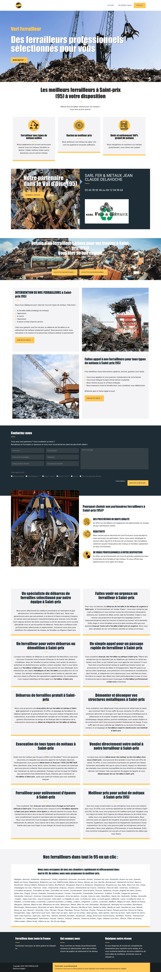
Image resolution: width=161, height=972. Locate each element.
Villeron (123, 918)
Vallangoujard (32, 918)
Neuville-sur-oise (128, 907)
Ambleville (35, 879)
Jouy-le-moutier (44, 899)
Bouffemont (60, 885)
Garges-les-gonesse (130, 893)
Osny (46, 910)
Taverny (128, 916)
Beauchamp (34, 882)
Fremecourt (99, 893)
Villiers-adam (20, 921)
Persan (61, 910)
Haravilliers (106, 896)
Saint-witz (46, 916)
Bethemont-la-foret (125, 882)
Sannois (54, 916)
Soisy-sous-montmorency (104, 916)
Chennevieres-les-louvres (86, 888)
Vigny (99, 918)
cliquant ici (109, 957)
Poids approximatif (18, 472)
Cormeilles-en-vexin (41, 890)
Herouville (142, 896)
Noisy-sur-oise (20, 910)
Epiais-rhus (19, 893)
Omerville (39, 910)
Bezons (138, 882)
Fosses (68, 893)
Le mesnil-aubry (29, 902)
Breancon (89, 885)
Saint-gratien (104, 913)
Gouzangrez (59, 896)
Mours (68, 907)
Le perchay (41, 902)
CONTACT (139, 5)
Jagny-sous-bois (29, 899)
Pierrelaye (69, 910)
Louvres (94, 902)
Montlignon (138, 904)
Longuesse (86, 902)
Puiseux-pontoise (120, 910)
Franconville (77, 893)
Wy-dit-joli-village (58, 921)
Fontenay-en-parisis (55, 893)
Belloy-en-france (76, 882)
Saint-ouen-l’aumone (23, 916)
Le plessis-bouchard (55, 902)
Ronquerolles (20, 913)
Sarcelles (71, 916)
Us (24, 918)
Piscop (77, 910)
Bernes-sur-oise (91, 882)
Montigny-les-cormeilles (121, 904)
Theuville (18, 918)
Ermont (34, 893)
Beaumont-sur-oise (48, 882)
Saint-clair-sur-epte (59, 913)
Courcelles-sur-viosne (60, 890)
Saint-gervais (92, 913)
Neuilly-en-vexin (114, 907)
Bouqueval (70, 885)
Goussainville (48, 896)
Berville (102, 882)
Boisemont (19, 885)
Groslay (84, 896)
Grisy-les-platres (73, 896)
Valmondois (44, 918)
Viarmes (76, 918)
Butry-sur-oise (133, 885)
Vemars (60, 918)
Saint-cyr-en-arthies (77, 913)
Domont (99, 890)
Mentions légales (19, 969)
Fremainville (88, 893)
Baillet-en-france (21, 882)
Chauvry (71, 888)
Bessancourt (111, 882)
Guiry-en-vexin (94, 896)
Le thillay (68, 902)
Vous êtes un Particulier (63, 272)
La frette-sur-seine (88, 899)
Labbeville (115, 899)
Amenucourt (46, 879)
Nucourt (31, 910)
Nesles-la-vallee (100, 907)
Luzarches (103, 902)
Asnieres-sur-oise (101, 879)
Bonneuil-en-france (46, 885)
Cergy (143, 885)
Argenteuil (63, 879)
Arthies (90, 879)
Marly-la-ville (36, 904)
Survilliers (120, 916)
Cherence (102, 888)
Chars (45, 888)
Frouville (116, 893)
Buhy (124, 885)
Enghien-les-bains (127, 890)
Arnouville (72, 879)
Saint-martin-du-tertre (135, 913)
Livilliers (76, 902)
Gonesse (38, 896)
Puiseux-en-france (104, 910)
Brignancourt (99, 885)
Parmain (53, 910)
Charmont (37, 888)
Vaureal (53, 918)
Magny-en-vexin (124, 902)
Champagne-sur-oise (23, 888)
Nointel (139, 907)
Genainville (19, 896)
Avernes (137, 879)
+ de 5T (75, 476)
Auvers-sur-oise (126, 879)
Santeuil (62, 916)
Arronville (82, 879)
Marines (27, 904)
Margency (18, 904)
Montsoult (59, 907)
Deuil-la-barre (89, 890)
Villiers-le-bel (32, 921)
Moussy (74, 907)
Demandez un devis (33, 195)
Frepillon (108, 893)
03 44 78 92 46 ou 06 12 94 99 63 (104, 190)
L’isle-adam (57, 899)
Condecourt (134, 888)
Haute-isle (115, 896)
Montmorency (31, 907)
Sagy (28, 913)
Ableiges (18, 879)
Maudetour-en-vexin (51, 904)
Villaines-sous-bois (111, 918)
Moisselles (94, 904)
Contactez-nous (24, 340)
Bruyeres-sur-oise (113, 885)
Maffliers (113, 902)
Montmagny (19, 907)
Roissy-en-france (135, 910)
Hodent (18, 899)
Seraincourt (81, 916)
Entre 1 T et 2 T (49, 476)
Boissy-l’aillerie (31, 885)
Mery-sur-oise (83, 904)
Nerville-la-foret (85, 907)
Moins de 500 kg (18, 476)
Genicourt (28, 896)
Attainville (114, 879)
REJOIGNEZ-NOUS (125, 5)
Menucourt (65, 904)
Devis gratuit (18, 60)
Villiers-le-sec (44, 921)
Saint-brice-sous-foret (41, 913)
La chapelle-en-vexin (71, 899)
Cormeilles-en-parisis (23, 890)
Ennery (139, 890)
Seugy (89, 916)
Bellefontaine (63, 882)
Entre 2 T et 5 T (63, 476)
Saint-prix (37, 916)
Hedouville (125, 896)
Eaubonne (107, 890)
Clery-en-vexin (113, 888)
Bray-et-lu (80, 885)
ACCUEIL (111, 5)
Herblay (134, 896)
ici (128, 969)
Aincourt (26, 879)
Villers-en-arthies (134, 918)
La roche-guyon (103, 899)
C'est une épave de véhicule (91, 476)
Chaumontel (53, 888)
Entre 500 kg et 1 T (34, 476)
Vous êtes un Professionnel (92, 272)
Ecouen (116, 890)
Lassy (123, 899)
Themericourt (138, 916)
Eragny (28, 893)
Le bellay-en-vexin (134, 899)
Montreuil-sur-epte (46, 907)
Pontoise (85, 910)
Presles (92, 910)
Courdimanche (76, 890)
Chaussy (63, 888)
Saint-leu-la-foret (118, 913)
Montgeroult (105, 904)
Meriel (73, 904)
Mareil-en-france (138, 902)
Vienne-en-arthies (88, 918)
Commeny (123, 888)
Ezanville (42, 893)
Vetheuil (68, 918)
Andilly (55, 879)
